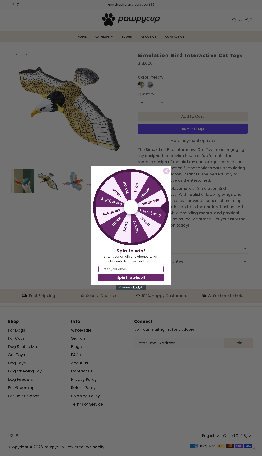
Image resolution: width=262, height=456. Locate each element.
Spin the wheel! (131, 277)
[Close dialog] (166, 171)
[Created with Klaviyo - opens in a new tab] (131, 287)
